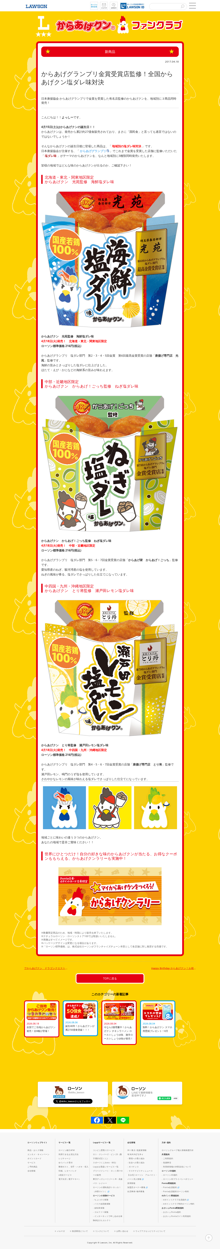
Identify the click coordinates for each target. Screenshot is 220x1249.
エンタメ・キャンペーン (39, 1154)
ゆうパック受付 (66, 1162)
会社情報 (31, 1170)
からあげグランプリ (93, 151)
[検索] (182, 6)
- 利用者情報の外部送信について (176, 1166)
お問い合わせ (122, 1231)
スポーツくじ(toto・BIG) (104, 1162)
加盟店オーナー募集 (136, 1187)
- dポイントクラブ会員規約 (174, 1199)
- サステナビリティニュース (140, 1170)
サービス (31, 1162)
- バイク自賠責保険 (101, 1203)
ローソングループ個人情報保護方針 (178, 1150)
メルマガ (61, 1231)
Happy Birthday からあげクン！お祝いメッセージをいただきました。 (173, 968)
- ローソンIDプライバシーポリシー (177, 1179)
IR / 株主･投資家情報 (137, 1150)
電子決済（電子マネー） (70, 1179)
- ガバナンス (133, 1166)
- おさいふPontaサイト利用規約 (176, 1216)
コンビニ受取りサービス (104, 1150)
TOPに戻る (110, 978)
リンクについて (102, 1231)
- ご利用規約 (167, 1158)
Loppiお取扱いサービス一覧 (106, 1166)
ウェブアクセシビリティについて (150, 1231)
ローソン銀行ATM (67, 1150)
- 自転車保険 (98, 1208)
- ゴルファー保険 (100, 1212)
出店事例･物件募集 (135, 1191)
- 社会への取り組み (136, 1162)
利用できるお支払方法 (69, 1154)
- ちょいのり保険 (100, 1199)
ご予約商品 (32, 1166)
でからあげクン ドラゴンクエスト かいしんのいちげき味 (46, 968)
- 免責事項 (166, 1162)
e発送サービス (65, 1175)
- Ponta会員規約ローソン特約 (175, 1191)
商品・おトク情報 (35, 1150)
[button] (192, 5)
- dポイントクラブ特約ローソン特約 (178, 1203)
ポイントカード (34, 1158)
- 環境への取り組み (136, 1158)
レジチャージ (65, 1158)
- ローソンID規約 (169, 1175)
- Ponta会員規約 (170, 1187)
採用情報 (131, 1183)
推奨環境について (80, 1231)
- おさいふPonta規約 (171, 1212)
